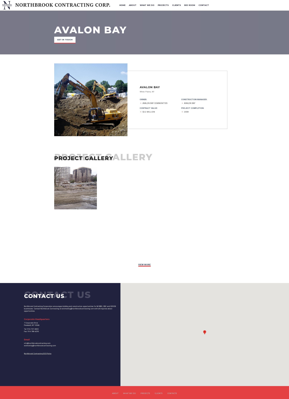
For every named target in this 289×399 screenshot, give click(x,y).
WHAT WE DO (129, 393)
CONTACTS (172, 393)
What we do (147, 5)
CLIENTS (159, 393)
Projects (163, 5)
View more (144, 264)
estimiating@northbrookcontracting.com (78, 309)
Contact (204, 5)
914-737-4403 (32, 329)
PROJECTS (145, 393)
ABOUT (115, 393)
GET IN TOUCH (65, 40)
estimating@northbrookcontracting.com (40, 346)
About (132, 5)
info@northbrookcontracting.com (37, 343)
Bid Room (189, 5)
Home (122, 5)
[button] (204, 332)
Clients (176, 5)
